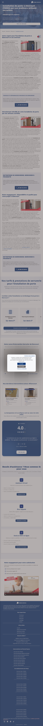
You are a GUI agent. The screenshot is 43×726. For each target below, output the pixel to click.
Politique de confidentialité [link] (21, 368)
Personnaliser (21, 366)
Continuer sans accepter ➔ (29, 355)
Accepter (21, 363)
